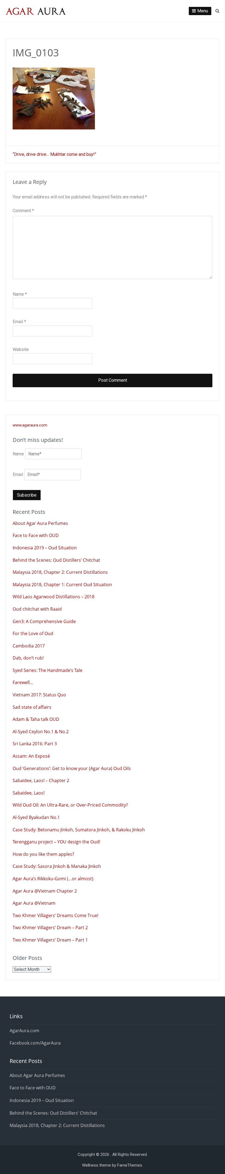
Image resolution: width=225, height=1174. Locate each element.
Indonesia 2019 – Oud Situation (45, 548)
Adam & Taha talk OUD (36, 719)
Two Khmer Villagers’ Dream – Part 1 (50, 940)
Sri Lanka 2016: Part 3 (35, 744)
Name (20, 294)
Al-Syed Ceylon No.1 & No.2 (41, 732)
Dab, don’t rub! (28, 658)
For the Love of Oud (33, 633)
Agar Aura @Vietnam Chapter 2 (45, 891)
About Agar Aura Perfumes (40, 523)
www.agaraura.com (30, 425)
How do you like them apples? (43, 854)
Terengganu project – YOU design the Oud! (56, 842)
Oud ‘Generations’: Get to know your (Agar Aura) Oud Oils (72, 768)
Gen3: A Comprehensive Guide (44, 621)
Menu (202, 10)
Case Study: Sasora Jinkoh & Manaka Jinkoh (57, 866)
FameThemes (129, 1165)
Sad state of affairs (32, 707)
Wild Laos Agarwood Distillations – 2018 (53, 597)
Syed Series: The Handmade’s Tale (47, 670)
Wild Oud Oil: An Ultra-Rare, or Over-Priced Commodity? (70, 805)
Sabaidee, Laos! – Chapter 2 (41, 780)
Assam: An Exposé (31, 756)
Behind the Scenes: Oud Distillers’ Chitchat (56, 560)
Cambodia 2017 (29, 646)
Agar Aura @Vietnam (34, 903)
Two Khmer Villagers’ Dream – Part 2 (50, 927)
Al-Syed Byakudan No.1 (36, 817)
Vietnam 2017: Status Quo (39, 695)
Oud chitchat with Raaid (37, 609)
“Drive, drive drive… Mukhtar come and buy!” (54, 154)
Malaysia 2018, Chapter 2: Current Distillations (60, 572)
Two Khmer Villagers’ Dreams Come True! (55, 915)
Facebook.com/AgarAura (35, 1043)
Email (19, 321)
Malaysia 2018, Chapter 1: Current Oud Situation (62, 585)
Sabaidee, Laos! (28, 793)
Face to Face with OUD (36, 535)
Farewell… (23, 682)
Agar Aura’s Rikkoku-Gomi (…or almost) (53, 879)
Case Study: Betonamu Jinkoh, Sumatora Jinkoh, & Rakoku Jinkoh (79, 830)
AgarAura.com (24, 1031)
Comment (23, 210)
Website (21, 349)
